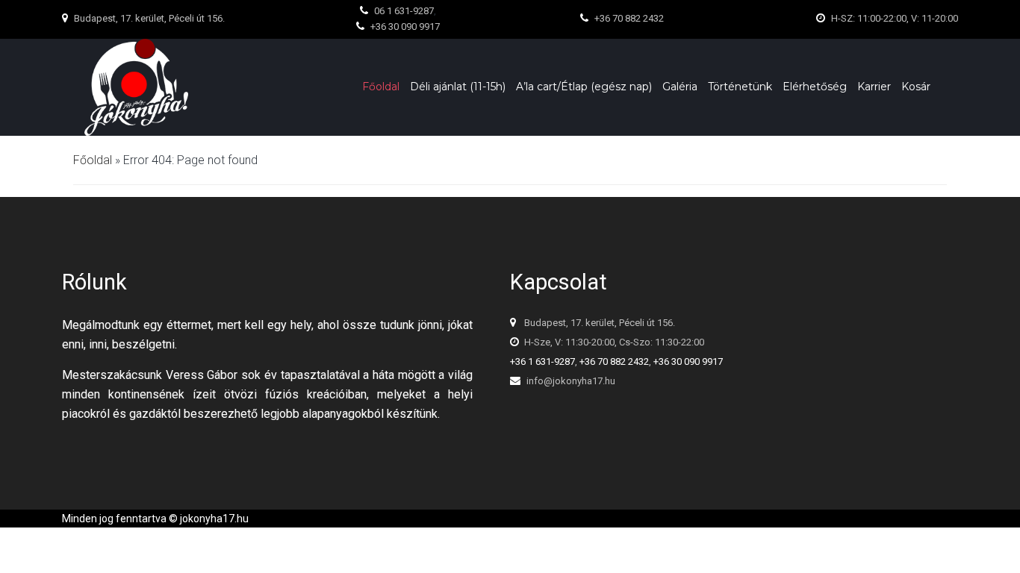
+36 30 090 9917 (688, 361)
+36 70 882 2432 (614, 361)
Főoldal (92, 160)
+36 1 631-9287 (542, 361)
